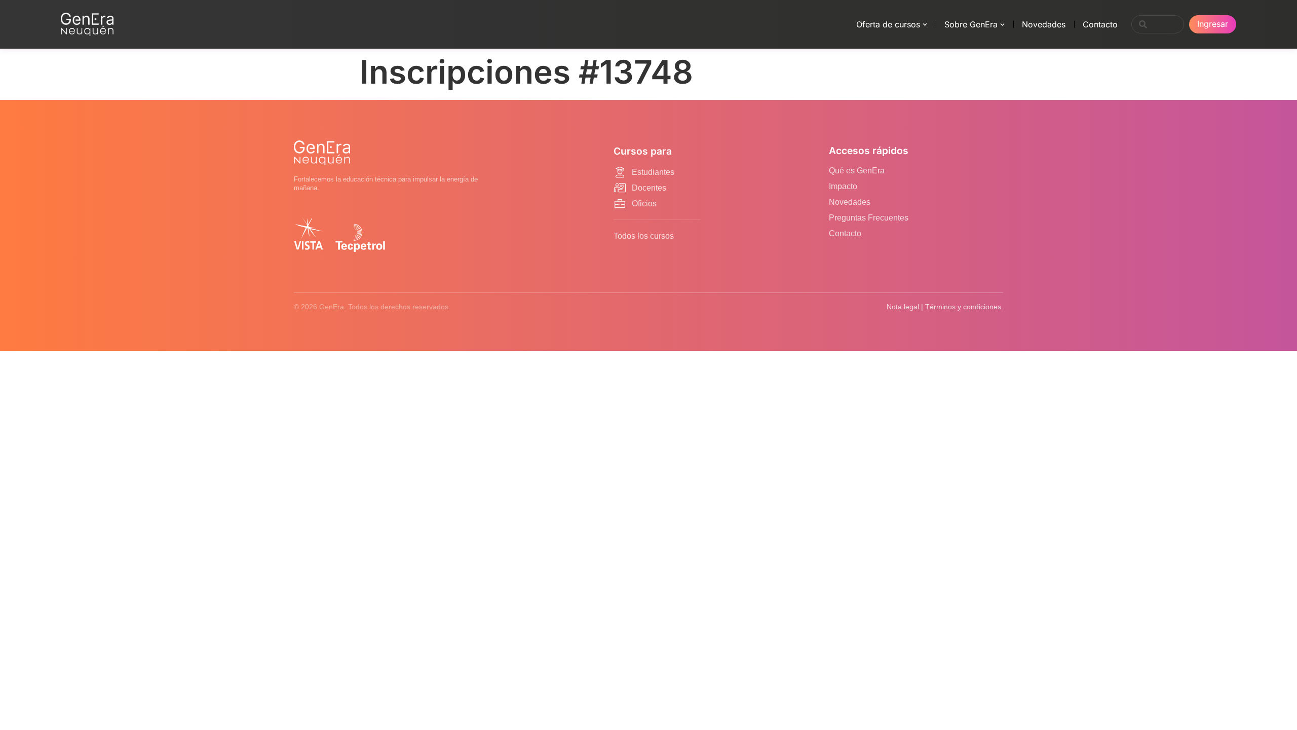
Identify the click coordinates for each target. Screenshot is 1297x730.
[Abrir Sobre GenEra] (1002, 24)
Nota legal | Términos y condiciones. (945, 307)
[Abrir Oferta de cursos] (925, 24)
